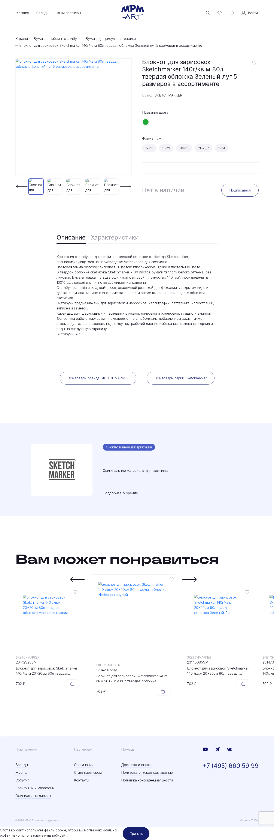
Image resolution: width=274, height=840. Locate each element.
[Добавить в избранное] (254, 62)
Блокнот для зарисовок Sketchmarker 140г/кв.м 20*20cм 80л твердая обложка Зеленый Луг (218, 671)
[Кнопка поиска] (208, 13)
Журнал (21, 772)
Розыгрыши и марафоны (34, 788)
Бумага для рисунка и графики (111, 38)
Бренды (42, 13)
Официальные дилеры (33, 795)
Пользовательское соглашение (147, 772)
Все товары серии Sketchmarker (181, 378)
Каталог (22, 13)
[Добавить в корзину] (72, 683)
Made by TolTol (249, 820)
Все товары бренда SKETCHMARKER (98, 378)
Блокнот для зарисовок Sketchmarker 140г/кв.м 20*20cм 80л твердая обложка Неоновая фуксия (46, 671)
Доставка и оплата (136, 765)
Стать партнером (88, 772)
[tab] (71, 238)
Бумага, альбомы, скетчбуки (57, 38)
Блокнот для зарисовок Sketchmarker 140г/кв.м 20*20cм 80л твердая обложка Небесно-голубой (131, 679)
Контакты (81, 780)
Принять (136, 833)
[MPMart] (133, 13)
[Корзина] (232, 13)
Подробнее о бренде (120, 493)
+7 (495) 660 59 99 (231, 765)
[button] (21, 187)
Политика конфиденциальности (147, 780)
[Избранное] (220, 13)
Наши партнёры (68, 13)
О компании (84, 765)
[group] (73, 117)
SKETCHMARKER (168, 95)
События (22, 780)
